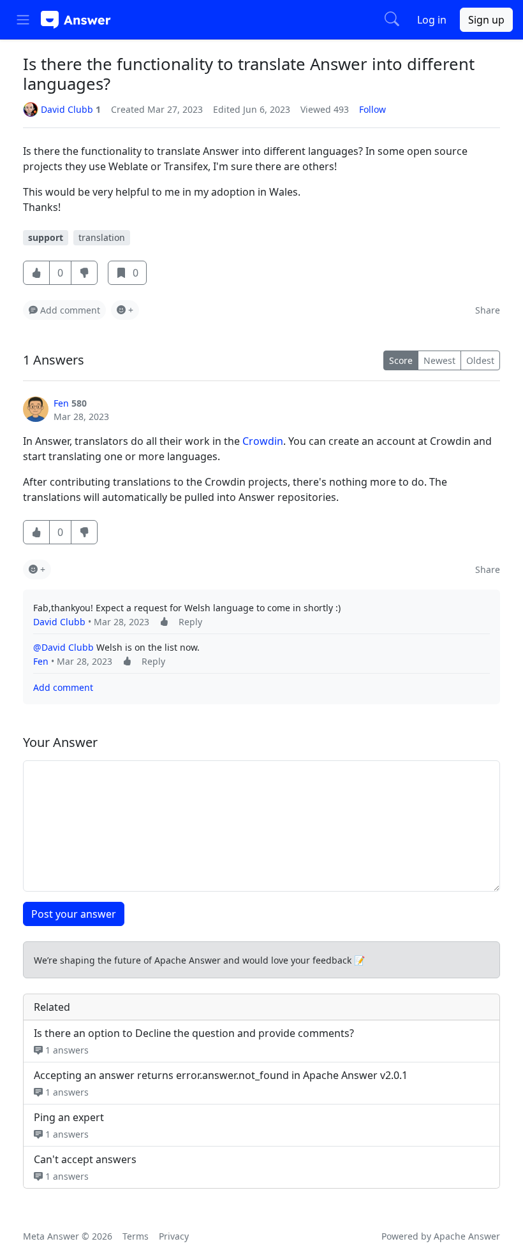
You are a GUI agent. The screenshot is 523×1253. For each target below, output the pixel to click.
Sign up (486, 20)
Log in (431, 20)
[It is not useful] (84, 532)
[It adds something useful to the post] (163, 621)
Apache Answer (467, 1236)
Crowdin (262, 441)
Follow (372, 109)
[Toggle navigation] (23, 20)
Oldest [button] (480, 360)
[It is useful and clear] (36, 273)
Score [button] (401, 360)
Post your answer (73, 914)
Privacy (174, 1236)
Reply (190, 622)
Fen (61, 403)
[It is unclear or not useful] (84, 273)
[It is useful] (36, 532)
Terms (135, 1236)
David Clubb (59, 622)
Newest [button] (439, 360)
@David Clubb (63, 647)
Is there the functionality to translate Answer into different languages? (249, 74)
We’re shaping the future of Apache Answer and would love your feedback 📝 (199, 960)
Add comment (63, 687)
